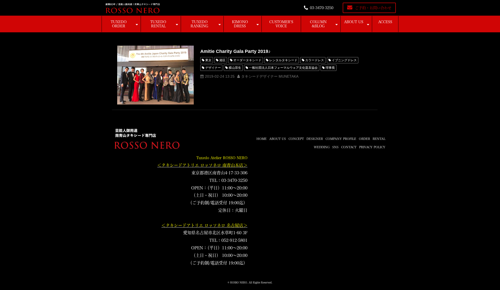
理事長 (330, 68)
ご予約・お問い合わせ (373, 8)
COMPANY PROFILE (341, 138)
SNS (335, 147)
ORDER (364, 138)
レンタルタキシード (283, 60)
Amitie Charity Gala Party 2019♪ (235, 51)
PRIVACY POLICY (372, 147)
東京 (208, 60)
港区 (222, 60)
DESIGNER (315, 138)
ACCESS (385, 22)
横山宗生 (235, 68)
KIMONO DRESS (240, 24)
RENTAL (379, 138)
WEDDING (322, 147)
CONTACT (349, 147)
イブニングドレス (344, 60)
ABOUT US (353, 22)
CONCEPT (296, 138)
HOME (262, 138)
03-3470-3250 (321, 8)
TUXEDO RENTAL (158, 24)
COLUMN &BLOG (318, 24)
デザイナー (213, 68)
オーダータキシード (247, 60)
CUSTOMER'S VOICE (281, 24)
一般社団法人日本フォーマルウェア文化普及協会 (283, 68)
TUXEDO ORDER (119, 24)
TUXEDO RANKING (199, 24)
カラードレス (314, 60)
